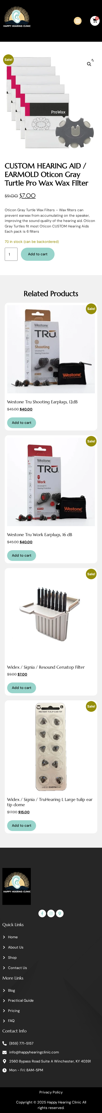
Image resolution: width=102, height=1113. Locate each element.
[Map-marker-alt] (60, 913)
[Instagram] (51, 913)
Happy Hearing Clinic (64, 1102)
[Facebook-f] (42, 913)
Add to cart (37, 254)
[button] (78, 21)
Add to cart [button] (21, 422)
